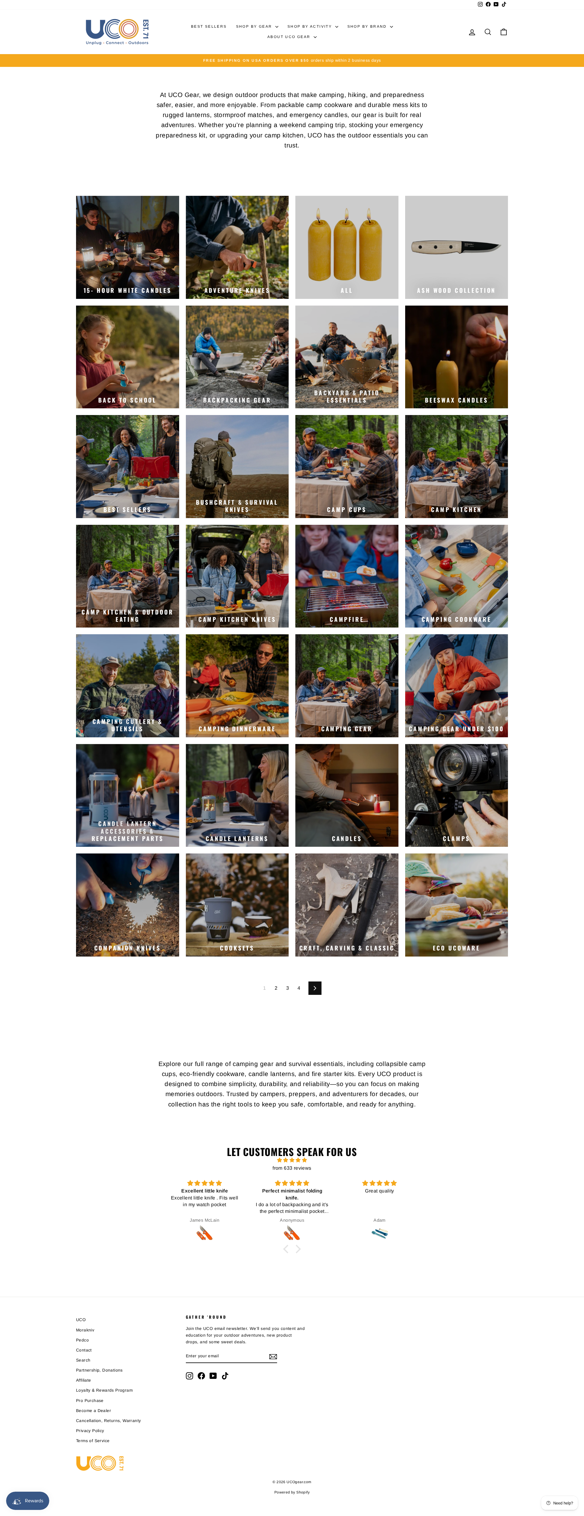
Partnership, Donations (99, 1370)
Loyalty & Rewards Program (104, 1390)
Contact (84, 1350)
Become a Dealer (93, 1410)
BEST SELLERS (209, 26)
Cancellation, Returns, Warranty (108, 1420)
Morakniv (85, 1330)
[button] (287, 1249)
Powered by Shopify (292, 1492)
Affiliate (83, 1380)
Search (83, 1360)
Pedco (82, 1340)
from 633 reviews (292, 1168)
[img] (292, 1160)
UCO (81, 1319)
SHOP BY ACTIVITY (310, 26)
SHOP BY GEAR (255, 26)
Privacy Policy (90, 1430)
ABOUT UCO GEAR (289, 37)
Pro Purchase (90, 1400)
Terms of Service (92, 1440)
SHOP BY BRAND (368, 26)
